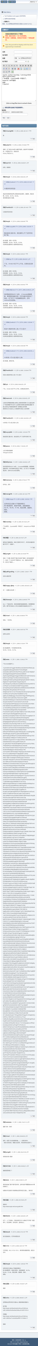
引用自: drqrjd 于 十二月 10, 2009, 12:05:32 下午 (19, 499)
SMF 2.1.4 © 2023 (14, 1342)
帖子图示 (5, 61)
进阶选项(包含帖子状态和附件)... (14, 107)
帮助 (13, 1340)
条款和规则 (18, 1340)
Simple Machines (24, 1342)
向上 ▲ (24, 1340)
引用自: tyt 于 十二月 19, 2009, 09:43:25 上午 (18, 259)
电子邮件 (5, 55)
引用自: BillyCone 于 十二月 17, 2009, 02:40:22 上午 (20, 290)
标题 (3, 58)
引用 (33, 139)
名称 (3, 52)
